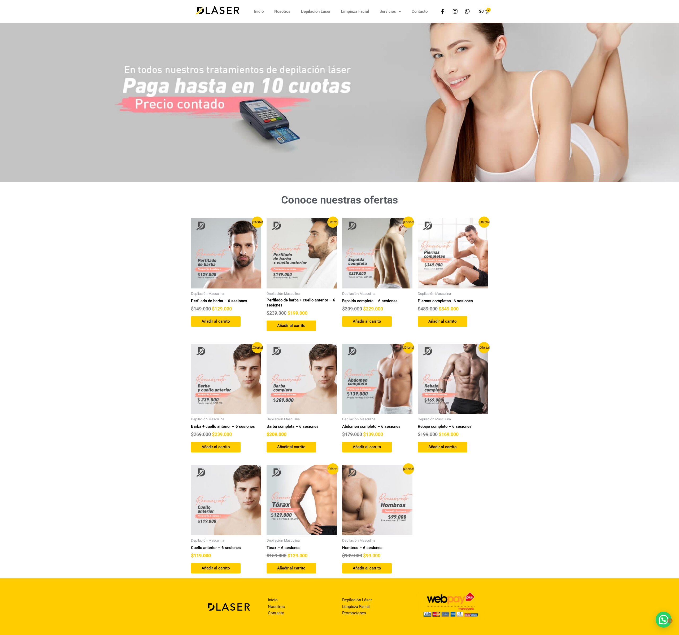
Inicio (259, 11)
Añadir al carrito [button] (216, 321)
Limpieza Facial (355, 11)
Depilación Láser (315, 11)
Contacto (420, 11)
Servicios (388, 11)
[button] (664, 620)
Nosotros (282, 11)
